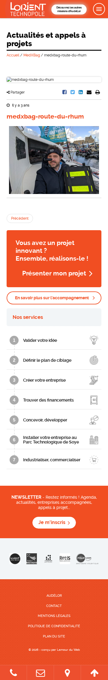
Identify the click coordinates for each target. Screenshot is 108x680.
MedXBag (31, 55)
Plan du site (54, 636)
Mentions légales (54, 616)
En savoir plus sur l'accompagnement (52, 297)
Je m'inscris (51, 522)
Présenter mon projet (54, 273)
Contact (54, 606)
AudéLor (54, 596)
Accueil (13, 55)
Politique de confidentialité (54, 626)
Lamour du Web (68, 650)
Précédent (19, 218)
